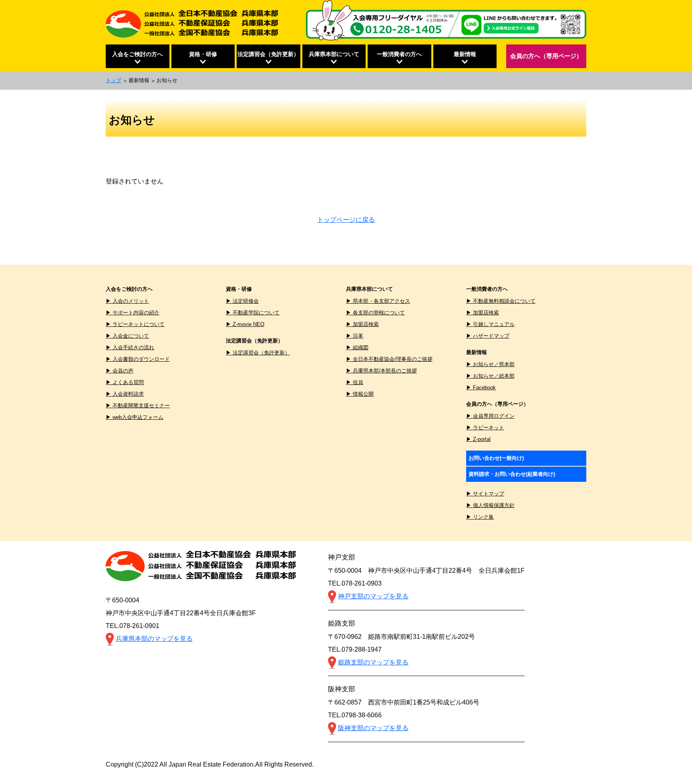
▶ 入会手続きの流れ (130, 347)
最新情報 (465, 54)
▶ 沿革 (354, 336)
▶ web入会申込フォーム (134, 417)
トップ (113, 80)
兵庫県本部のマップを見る (154, 638)
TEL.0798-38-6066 (355, 715)
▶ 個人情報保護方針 (490, 505)
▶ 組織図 (357, 347)
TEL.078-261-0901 (132, 625)
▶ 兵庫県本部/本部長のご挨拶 (381, 371)
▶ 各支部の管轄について (375, 313)
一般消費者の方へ (399, 54)
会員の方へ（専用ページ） (546, 55)
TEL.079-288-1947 (355, 649)
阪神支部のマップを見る (373, 728)
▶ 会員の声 (119, 371)
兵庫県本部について (334, 54)
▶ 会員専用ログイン (490, 416)
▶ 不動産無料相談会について (500, 301)
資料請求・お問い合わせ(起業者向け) (512, 474)
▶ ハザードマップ (487, 336)
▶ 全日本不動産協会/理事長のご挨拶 (389, 359)
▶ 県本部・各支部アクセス (378, 301)
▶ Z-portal (478, 439)
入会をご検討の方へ (137, 54)
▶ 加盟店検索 (362, 324)
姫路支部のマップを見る (373, 662)
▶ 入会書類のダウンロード (138, 359)
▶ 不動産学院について (253, 313)
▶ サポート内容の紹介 (132, 313)
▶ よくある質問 (125, 382)
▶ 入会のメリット (127, 301)
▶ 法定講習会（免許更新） (258, 353)
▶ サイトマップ (485, 494)
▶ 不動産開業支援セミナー (138, 406)
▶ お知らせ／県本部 (490, 364)
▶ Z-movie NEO (245, 324)
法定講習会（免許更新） (268, 54)
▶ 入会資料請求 (125, 394)
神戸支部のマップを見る (373, 596)
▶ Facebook (481, 387)
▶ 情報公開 (360, 394)
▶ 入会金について (127, 336)
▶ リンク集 (480, 517)
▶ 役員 (354, 382)
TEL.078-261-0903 (355, 583)
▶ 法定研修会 (242, 301)
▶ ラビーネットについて (135, 324)
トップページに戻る (346, 219)
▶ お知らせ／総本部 (490, 376)
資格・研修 (203, 54)
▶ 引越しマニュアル (490, 324)
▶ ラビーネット (485, 428)
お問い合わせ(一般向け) (496, 458)
